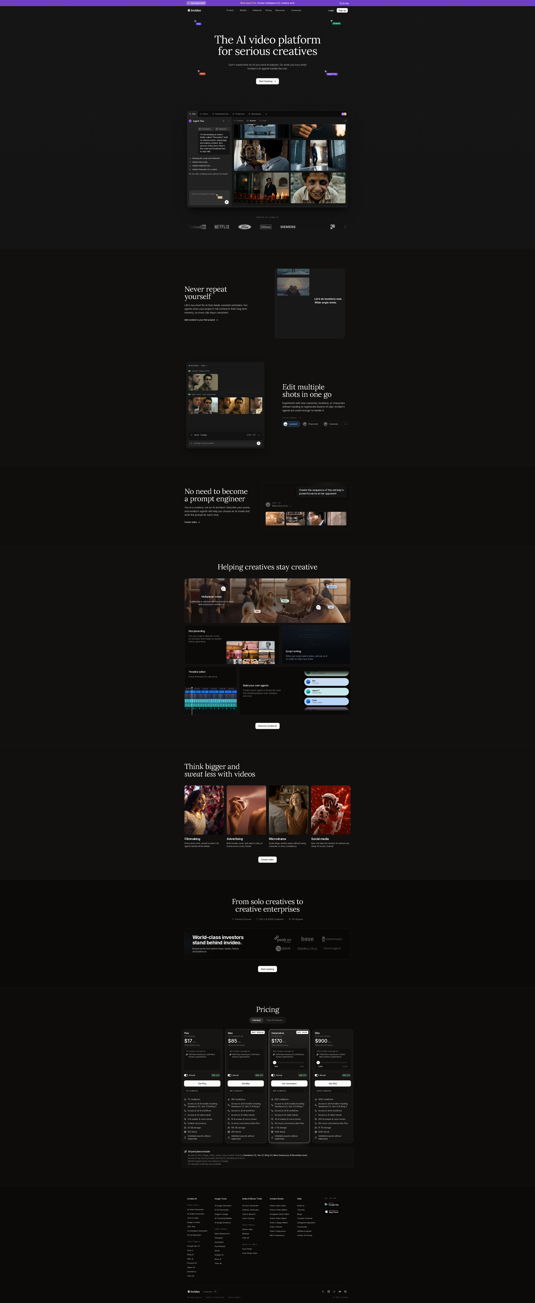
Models (243, 10)
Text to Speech (248, 1214)
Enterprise (257, 10)
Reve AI (218, 1259)
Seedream (219, 1242)
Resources (280, 10)
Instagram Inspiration (306, 1222)
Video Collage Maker (279, 1222)
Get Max (246, 1083)
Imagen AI (219, 1255)
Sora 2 (190, 1250)
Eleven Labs (247, 1229)
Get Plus (202, 1083)
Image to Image (221, 1214)
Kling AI (190, 1254)
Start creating (267, 969)
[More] (229, 121)
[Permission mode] (224, 121)
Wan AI (190, 1259)
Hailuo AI (191, 1267)
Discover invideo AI (267, 726)
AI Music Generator (250, 1210)
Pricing (269, 10)
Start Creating (265, 81)
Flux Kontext (220, 1246)
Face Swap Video (249, 1253)
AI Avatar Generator (195, 1214)
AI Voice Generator (250, 1205)
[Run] (258, 443)
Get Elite (333, 1083)
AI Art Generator (222, 1210)
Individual (256, 1020)
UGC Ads (191, 1226)
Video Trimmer (276, 1227)
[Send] (227, 202)
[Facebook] (345, 1291)
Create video (267, 859)
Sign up (342, 10)
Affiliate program (304, 1231)
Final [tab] (264, 121)
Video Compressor (278, 1231)
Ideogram (219, 1238)
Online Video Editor (278, 1205)
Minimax (245, 1233)
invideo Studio (277, 1198)
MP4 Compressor (277, 1235)
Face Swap (247, 1249)
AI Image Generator (223, 1205)
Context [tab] (240, 121)
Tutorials (301, 1210)
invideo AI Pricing (304, 1235)
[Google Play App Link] (336, 1204)
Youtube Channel (304, 1218)
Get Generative (289, 1083)
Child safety (234, 1297)
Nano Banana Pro (222, 1233)
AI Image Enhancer (223, 1222)
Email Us (300, 1205)
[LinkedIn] (328, 1291)
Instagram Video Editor (279, 1214)
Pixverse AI (192, 1263)
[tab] (192, 114)
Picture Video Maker (278, 1210)
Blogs (299, 1214)
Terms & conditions (215, 1297)
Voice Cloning (248, 1218)
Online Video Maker (278, 1218)
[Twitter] (323, 1291)
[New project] (266, 114)
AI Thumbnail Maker (223, 1218)
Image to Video (193, 1222)
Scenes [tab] (253, 121)
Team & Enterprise (274, 1020)
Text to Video (193, 1218)
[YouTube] (339, 1291)
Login (331, 10)
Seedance (191, 1271)
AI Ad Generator (194, 1235)
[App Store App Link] (336, 1211)
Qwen (217, 1250)
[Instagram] (334, 1291)
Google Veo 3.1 (193, 1246)
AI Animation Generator (197, 1231)
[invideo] (193, 1291)
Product (230, 10)
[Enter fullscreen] (345, 120)
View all (190, 1276)
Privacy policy (194, 1297)
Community (296, 10)
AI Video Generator (195, 1209)
